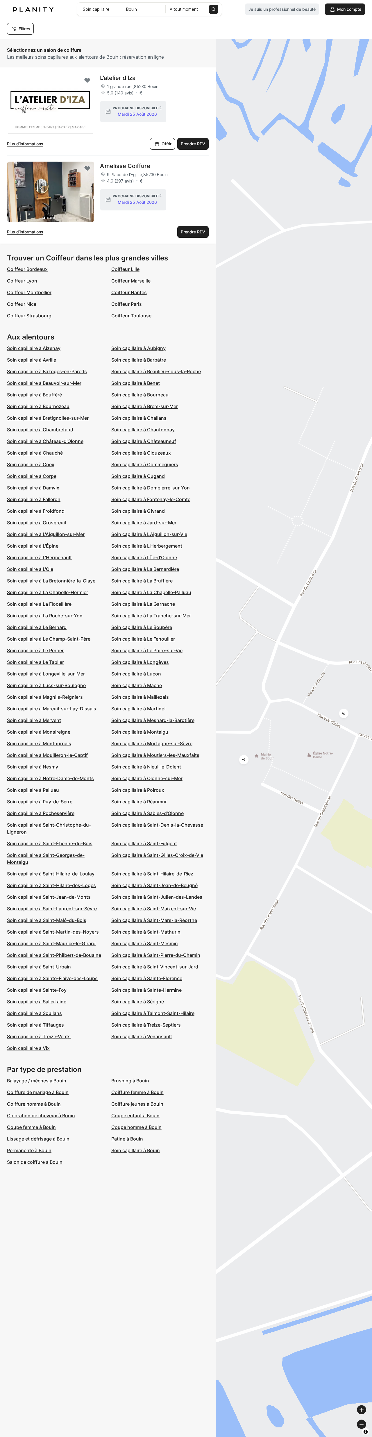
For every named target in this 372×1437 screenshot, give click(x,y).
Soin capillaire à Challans (139, 418)
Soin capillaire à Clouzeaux (141, 453)
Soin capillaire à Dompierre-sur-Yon (150, 488)
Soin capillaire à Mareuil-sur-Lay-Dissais (51, 709)
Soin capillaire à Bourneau (140, 395)
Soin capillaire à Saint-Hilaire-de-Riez (152, 874)
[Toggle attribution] (365, 1431)
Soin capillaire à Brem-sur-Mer (144, 406)
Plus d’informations (25, 143)
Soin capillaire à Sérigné (137, 1002)
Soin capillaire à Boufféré (34, 395)
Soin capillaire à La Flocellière (39, 604)
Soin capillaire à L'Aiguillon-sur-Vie (149, 534)
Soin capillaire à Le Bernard (37, 627)
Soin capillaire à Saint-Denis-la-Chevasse (157, 825)
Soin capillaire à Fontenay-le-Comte (150, 499)
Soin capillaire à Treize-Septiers (146, 1025)
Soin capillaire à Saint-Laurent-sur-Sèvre (52, 908)
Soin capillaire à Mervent (34, 720)
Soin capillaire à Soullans (34, 1013)
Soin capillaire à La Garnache (143, 604)
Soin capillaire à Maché (136, 685)
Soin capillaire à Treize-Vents (39, 1036)
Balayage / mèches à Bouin (36, 1081)
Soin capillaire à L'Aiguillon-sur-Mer (46, 534)
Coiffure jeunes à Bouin (137, 1104)
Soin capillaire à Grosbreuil (36, 523)
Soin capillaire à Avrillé (31, 360)
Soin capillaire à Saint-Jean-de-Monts (49, 897)
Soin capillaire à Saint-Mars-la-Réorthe (154, 920)
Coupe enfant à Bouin (135, 1115)
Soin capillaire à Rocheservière (40, 813)
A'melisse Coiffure (125, 165)
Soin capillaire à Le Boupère (141, 627)
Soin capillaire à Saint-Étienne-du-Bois (49, 843)
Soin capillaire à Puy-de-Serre (39, 802)
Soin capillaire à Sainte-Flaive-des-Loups (52, 978)
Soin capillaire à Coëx (30, 464)
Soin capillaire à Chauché (35, 453)
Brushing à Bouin (130, 1081)
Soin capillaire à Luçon (136, 674)
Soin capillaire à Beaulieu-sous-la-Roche (156, 371)
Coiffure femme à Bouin (137, 1092)
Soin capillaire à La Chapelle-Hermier (47, 592)
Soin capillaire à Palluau (33, 790)
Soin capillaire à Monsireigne (38, 732)
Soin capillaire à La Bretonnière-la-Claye (51, 581)
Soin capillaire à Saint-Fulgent (144, 843)
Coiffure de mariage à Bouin (38, 1092)
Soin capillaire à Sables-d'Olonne (147, 813)
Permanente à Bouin (29, 1150)
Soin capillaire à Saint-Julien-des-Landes (156, 897)
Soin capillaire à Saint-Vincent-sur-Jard (154, 967)
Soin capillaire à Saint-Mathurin (145, 932)
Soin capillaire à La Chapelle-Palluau (151, 592)
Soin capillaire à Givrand (138, 511)
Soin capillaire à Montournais (39, 743)
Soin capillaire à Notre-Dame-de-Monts (50, 778)
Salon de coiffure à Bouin (34, 1162)
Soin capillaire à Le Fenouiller (143, 639)
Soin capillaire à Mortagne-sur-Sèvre (151, 743)
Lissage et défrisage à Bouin (38, 1139)
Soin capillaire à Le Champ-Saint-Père (48, 639)
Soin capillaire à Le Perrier (35, 650)
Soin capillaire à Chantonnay (143, 429)
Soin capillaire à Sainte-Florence (146, 978)
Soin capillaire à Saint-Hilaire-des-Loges (51, 885)
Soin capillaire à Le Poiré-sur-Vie (147, 650)
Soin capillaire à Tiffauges (35, 1025)
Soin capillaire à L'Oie (30, 569)
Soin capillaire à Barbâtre (138, 360)
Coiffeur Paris (126, 304)
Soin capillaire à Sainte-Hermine (146, 990)
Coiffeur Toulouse (131, 316)
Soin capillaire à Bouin (135, 1150)
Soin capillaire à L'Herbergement (146, 546)
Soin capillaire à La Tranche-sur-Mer (151, 616)
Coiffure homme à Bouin (34, 1104)
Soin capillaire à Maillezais (140, 697)
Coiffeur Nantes (129, 292)
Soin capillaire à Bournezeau (38, 406)
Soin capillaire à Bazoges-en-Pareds (47, 371)
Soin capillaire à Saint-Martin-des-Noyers (53, 932)
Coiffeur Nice (21, 304)
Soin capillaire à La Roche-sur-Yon (45, 616)
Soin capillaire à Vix (28, 1048)
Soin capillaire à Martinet (138, 709)
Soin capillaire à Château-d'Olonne (45, 441)
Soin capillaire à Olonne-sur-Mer (147, 778)
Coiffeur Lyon (22, 281)
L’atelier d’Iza (117, 77)
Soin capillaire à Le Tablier (35, 662)
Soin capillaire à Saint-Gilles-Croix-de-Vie (157, 855)
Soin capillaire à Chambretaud (40, 429)
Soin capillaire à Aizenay (33, 348)
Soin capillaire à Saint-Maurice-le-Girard (51, 943)
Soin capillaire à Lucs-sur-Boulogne (46, 685)
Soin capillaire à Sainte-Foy (37, 990)
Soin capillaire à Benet (135, 383)
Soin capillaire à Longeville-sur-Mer (46, 674)
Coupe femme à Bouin (31, 1127)
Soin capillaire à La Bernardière (145, 569)
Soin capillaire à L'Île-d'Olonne (144, 557)
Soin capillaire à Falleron (33, 499)
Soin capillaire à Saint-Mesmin (144, 943)
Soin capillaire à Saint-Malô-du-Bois (46, 920)
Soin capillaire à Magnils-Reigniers (45, 697)
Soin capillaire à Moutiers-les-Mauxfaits (155, 755)
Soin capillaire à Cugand (138, 476)
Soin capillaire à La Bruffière (142, 581)
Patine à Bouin (127, 1139)
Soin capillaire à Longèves (140, 662)
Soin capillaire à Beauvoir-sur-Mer (44, 383)
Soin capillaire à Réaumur (139, 802)
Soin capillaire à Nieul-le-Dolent (146, 767)
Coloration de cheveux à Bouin (41, 1115)
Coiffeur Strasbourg (29, 316)
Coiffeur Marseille (131, 281)
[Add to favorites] (87, 80)
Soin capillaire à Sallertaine (36, 1002)
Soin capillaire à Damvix (33, 488)
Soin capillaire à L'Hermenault (39, 557)
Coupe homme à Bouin (136, 1127)
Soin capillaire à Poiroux (137, 790)
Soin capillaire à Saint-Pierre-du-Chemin (155, 955)
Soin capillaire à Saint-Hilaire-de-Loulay (50, 874)
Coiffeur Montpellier (29, 292)
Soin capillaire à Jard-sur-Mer (143, 523)
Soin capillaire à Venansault (141, 1036)
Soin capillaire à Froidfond (36, 511)
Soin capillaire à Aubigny (138, 348)
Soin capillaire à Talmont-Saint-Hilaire (152, 1013)
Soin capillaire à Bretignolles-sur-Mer (48, 418)
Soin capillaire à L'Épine (32, 546)
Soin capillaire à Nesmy (32, 767)
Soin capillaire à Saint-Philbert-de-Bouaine (54, 955)
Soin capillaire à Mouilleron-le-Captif (47, 755)
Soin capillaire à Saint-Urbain (39, 967)
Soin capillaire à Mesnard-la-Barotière (152, 720)
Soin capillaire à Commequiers (144, 464)
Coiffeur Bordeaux (27, 269)
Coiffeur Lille (125, 269)
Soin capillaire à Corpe (31, 476)
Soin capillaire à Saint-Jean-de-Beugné (154, 885)
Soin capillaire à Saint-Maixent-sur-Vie (153, 908)
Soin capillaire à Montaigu (139, 732)
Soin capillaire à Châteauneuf (143, 441)
